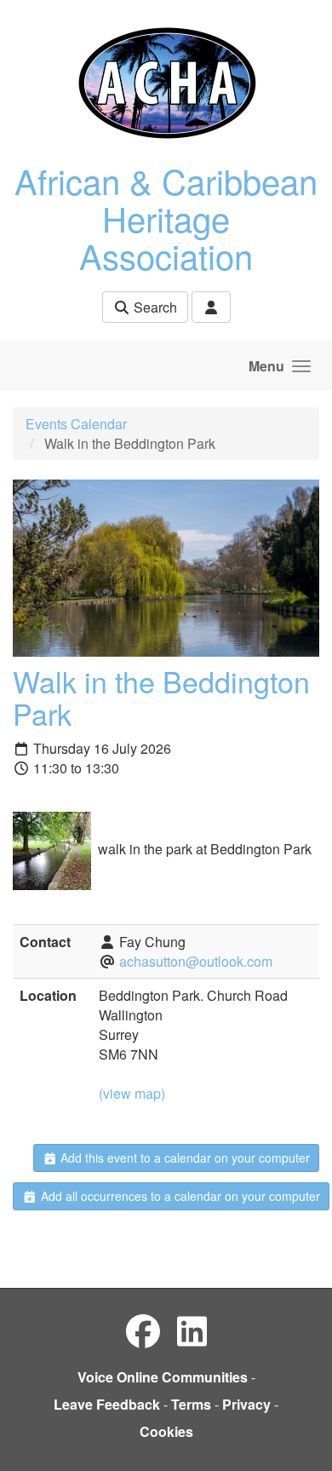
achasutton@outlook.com (195, 961)
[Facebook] (143, 1330)
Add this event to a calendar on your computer (183, 1157)
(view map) (132, 1093)
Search (153, 307)
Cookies (166, 1431)
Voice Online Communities (162, 1377)
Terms (191, 1404)
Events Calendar (76, 424)
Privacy (246, 1404)
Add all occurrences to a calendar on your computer (178, 1195)
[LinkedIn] (192, 1330)
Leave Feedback (107, 1404)
